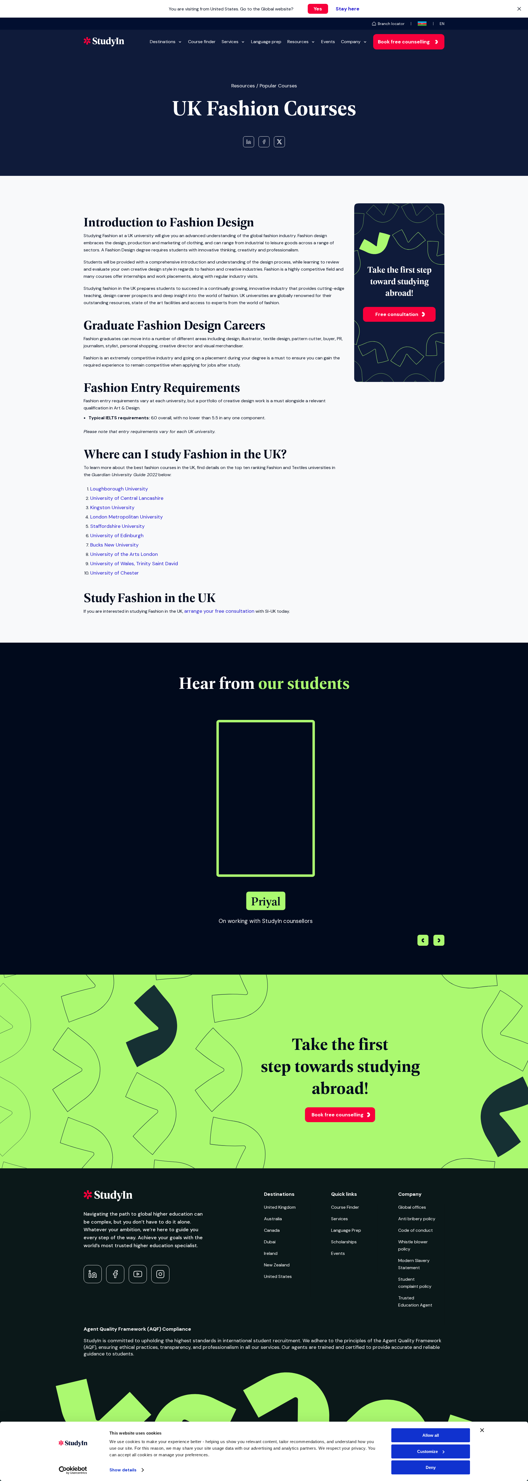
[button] (438, 941)
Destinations (162, 42)
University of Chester (114, 573)
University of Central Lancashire (126, 498)
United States (278, 1276)
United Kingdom (280, 1207)
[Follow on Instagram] (160, 1274)
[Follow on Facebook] (115, 1274)
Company (351, 42)
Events (328, 42)
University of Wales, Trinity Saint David (134, 563)
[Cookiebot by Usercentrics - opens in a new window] (73, 1470)
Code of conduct (415, 1230)
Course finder (202, 42)
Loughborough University (119, 489)
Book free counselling (404, 41)
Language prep (266, 42)
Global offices (412, 1207)
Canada (272, 1230)
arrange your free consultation (219, 611)
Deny (431, 1467)
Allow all (430, 1435)
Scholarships (344, 1242)
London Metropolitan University (126, 517)
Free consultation (396, 314)
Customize (427, 1451)
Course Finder (345, 1207)
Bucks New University (114, 545)
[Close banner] (482, 1430)
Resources (298, 42)
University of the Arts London (124, 554)
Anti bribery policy (416, 1219)
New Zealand (277, 1265)
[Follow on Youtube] (138, 1274)
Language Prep (346, 1230)
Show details (122, 1470)
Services (230, 42)
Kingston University (112, 507)
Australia (273, 1219)
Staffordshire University (117, 526)
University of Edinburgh (117, 535)
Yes (318, 8)
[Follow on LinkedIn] (93, 1274)
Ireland (270, 1253)
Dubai (270, 1242)
